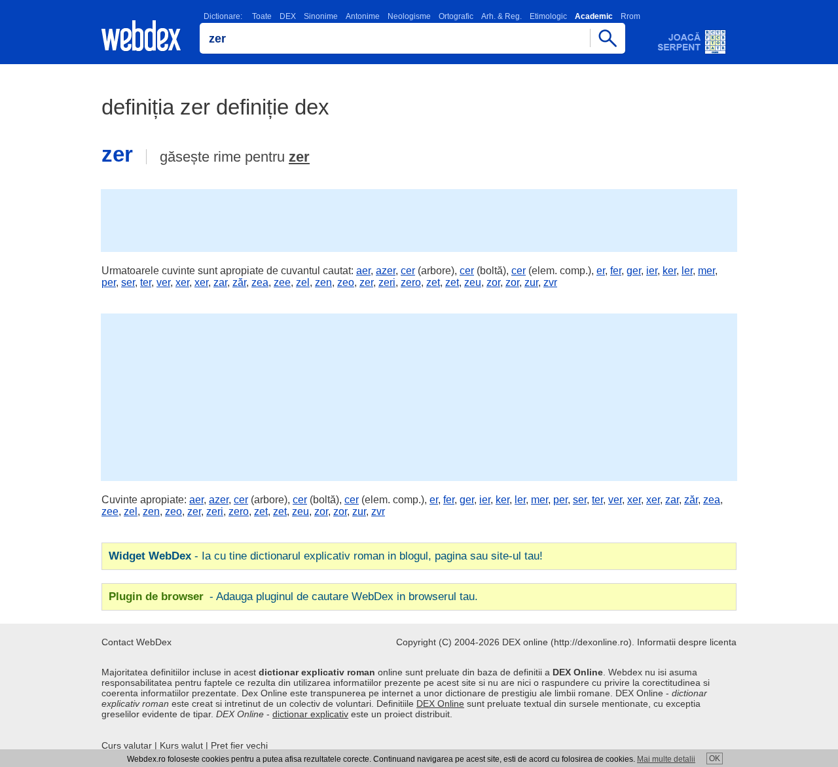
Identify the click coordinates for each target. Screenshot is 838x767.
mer (706, 270)
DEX (288, 16)
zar (220, 282)
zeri (386, 282)
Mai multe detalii (666, 759)
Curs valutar (126, 745)
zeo (345, 282)
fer (615, 270)
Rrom (630, 16)
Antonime (363, 16)
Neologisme (409, 16)
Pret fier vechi (239, 745)
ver (163, 282)
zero (411, 282)
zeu (472, 282)
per (108, 282)
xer (182, 282)
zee (282, 282)
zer (299, 157)
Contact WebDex (136, 642)
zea (259, 282)
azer (385, 270)
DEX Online (440, 703)
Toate (262, 16)
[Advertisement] (419, 219)
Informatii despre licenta (687, 642)
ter (145, 282)
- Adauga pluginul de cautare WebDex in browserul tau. (293, 596)
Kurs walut (181, 745)
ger (634, 270)
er (600, 270)
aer (363, 270)
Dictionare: (223, 16)
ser (128, 282)
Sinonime (321, 16)
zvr (550, 282)
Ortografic (456, 16)
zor (493, 282)
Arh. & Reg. (501, 16)
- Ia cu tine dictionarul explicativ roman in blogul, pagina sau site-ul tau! (326, 556)
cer (408, 270)
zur (531, 282)
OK (714, 758)
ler (687, 270)
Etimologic (548, 16)
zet (433, 282)
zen (323, 282)
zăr (239, 282)
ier (651, 270)
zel (303, 282)
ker (669, 270)
